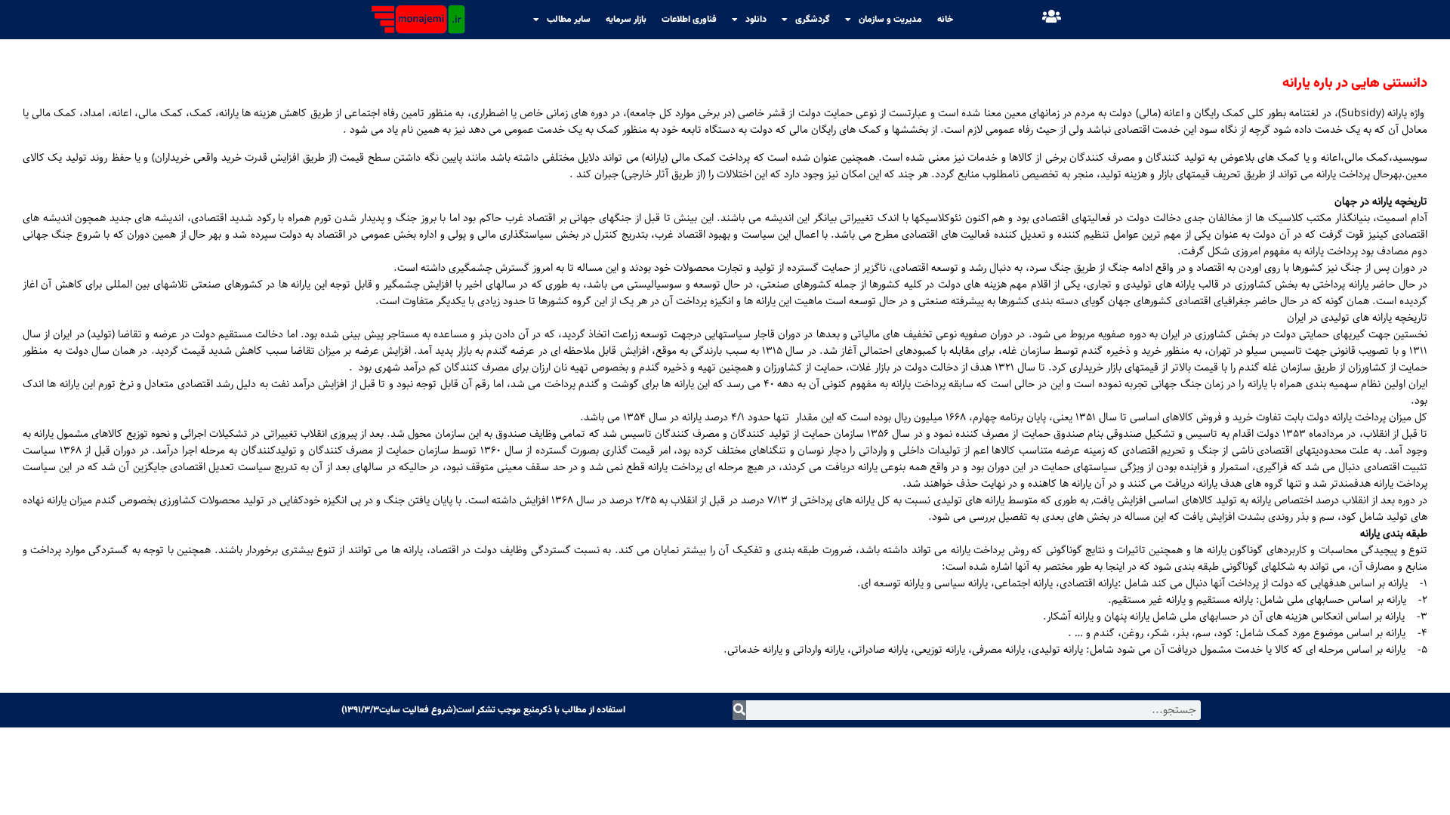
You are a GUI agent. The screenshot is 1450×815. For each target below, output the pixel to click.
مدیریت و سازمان (890, 19)
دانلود (756, 19)
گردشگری (812, 19)
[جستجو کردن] (739, 710)
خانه (945, 19)
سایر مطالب (569, 19)
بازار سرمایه (626, 19)
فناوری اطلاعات (689, 19)
